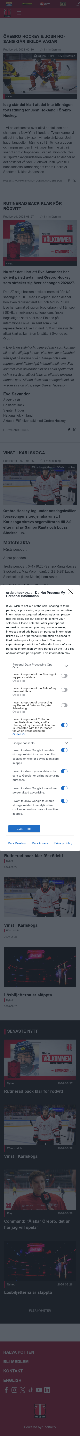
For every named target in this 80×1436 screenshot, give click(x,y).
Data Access (40, 843)
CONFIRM (24, 828)
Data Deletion (17, 843)
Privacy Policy (63, 843)
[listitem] (40, 666)
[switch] (64, 676)
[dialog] (40, 718)
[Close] (72, 593)
